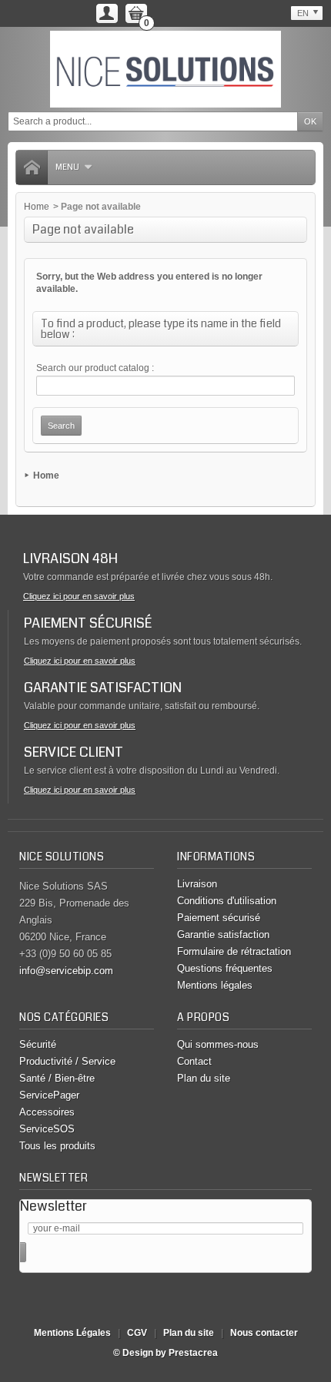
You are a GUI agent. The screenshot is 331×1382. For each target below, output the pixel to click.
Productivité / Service (67, 1061)
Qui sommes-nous (218, 1044)
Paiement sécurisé (218, 917)
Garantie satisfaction (223, 934)
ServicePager (49, 1095)
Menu (67, 167)
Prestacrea (193, 1352)
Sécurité (37, 1044)
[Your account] (107, 13)
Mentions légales (214, 985)
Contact (194, 1061)
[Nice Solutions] (165, 69)
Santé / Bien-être (57, 1078)
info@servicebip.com (66, 970)
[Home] (31, 167)
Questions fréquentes (224, 968)
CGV (137, 1332)
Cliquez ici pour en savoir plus (79, 596)
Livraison (197, 884)
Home (36, 206)
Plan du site (203, 1078)
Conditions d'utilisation (226, 900)
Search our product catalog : (95, 368)
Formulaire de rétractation (234, 951)
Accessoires (47, 1112)
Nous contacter (264, 1332)
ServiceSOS (47, 1129)
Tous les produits (57, 1146)
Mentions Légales (72, 1332)
